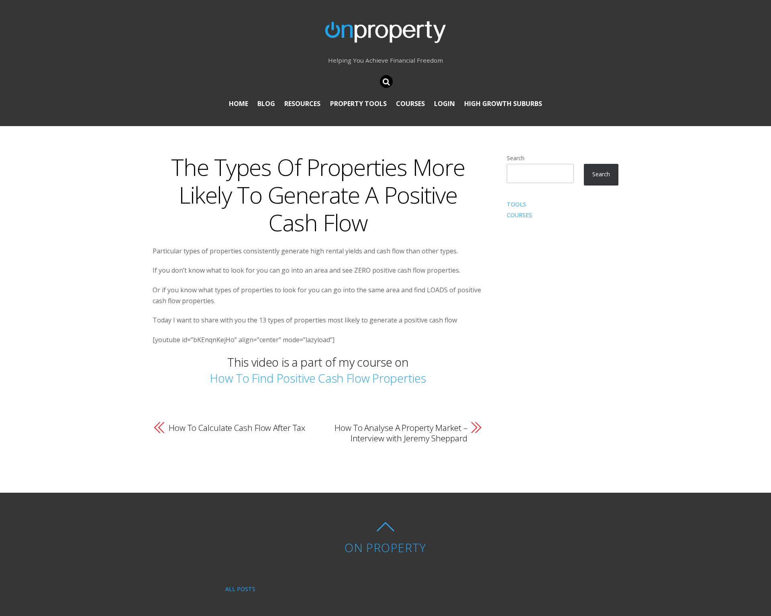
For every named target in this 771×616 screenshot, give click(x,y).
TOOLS (516, 204)
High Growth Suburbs (503, 103)
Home (238, 103)
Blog (266, 103)
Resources (302, 103)
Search (515, 158)
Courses (410, 103)
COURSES (519, 215)
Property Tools (358, 103)
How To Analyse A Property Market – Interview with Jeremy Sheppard (401, 433)
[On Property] (385, 36)
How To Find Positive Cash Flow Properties (318, 378)
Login (444, 103)
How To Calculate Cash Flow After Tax (237, 427)
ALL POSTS (240, 589)
